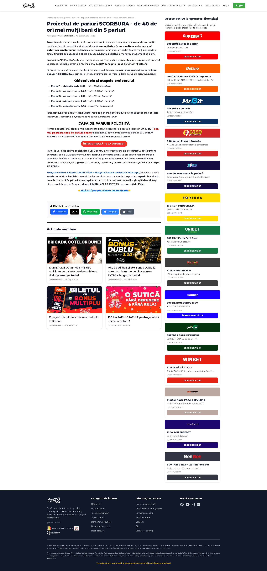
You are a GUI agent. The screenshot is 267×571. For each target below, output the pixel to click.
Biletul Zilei (60, 5)
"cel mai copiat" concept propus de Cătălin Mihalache (117, 64)
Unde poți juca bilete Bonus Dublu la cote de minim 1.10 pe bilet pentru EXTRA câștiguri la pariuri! (131, 271)
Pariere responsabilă (145, 504)
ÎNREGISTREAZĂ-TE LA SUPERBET (104, 143)
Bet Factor (112, 325)
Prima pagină (53, 18)
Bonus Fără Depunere (172, 5)
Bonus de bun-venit (100, 526)
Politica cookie (143, 517)
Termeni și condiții (144, 513)
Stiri (68, 18)
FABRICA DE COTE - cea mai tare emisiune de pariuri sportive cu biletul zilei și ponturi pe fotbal (73, 271)
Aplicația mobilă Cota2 (99, 5)
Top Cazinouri (193, 5)
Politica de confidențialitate (149, 508)
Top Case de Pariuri (123, 5)
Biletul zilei (96, 504)
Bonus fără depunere (101, 522)
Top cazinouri (97, 517)
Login (239, 5)
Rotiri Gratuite (211, 5)
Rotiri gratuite (98, 531)
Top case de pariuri (100, 513)
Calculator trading (144, 531)
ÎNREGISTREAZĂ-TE (192, 315)
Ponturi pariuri (98, 508)
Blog (225, 5)
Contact (140, 522)
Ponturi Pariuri (77, 5)
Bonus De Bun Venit (147, 5)
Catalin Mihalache (66, 36)
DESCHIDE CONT (193, 56)
